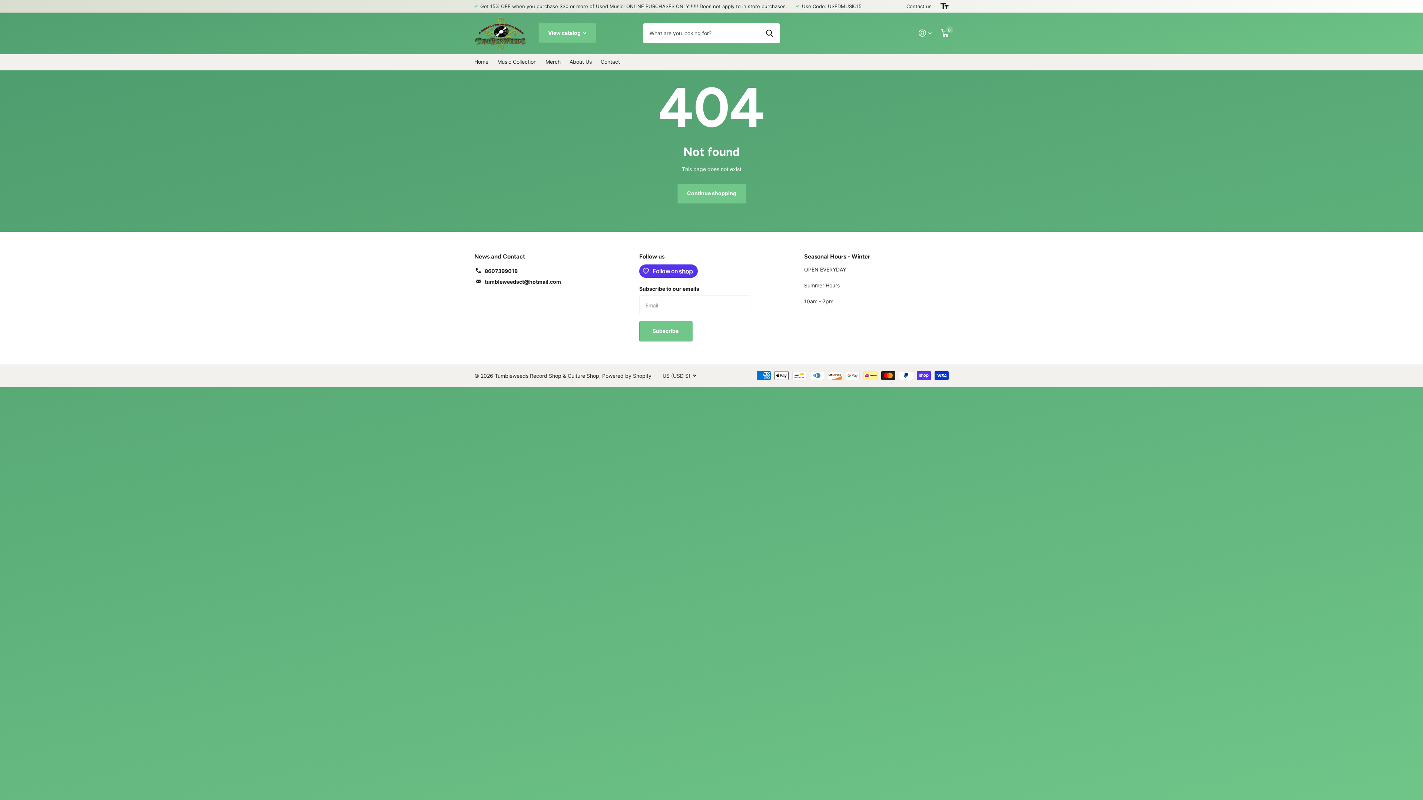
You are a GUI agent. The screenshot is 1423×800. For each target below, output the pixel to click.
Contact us (919, 6)
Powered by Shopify (626, 376)
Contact (610, 62)
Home (481, 62)
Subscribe (666, 331)
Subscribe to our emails (669, 289)
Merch (553, 62)
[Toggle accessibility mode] (945, 6)
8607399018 (501, 271)
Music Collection (517, 62)
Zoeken (769, 33)
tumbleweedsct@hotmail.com (523, 282)
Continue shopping (711, 193)
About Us (581, 62)
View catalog (565, 33)
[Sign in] (925, 33)
